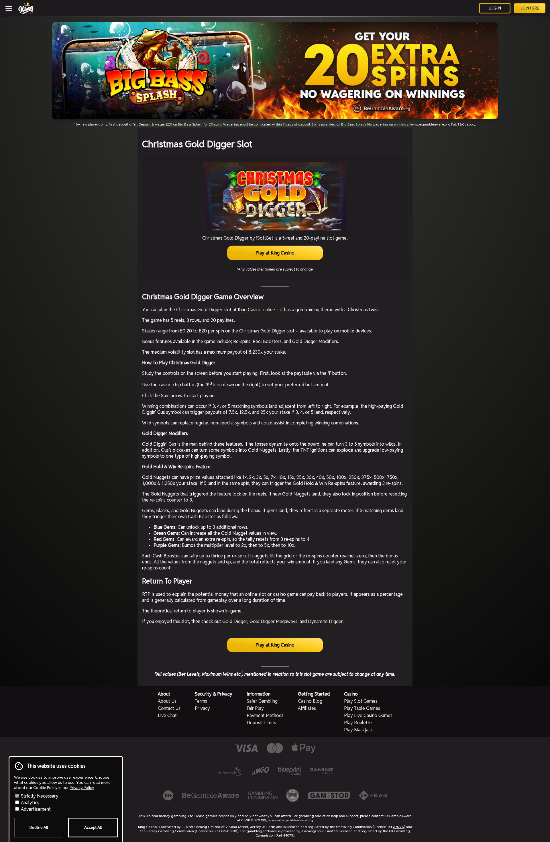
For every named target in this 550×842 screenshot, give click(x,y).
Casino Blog (310, 701)
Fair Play (255, 708)
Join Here (529, 8)
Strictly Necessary (39, 796)
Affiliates (307, 708)
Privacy (202, 708)
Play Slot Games (361, 701)
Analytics (29, 803)
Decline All (39, 827)
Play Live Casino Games (368, 715)
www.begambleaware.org (292, 820)
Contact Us (169, 708)
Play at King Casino (275, 253)
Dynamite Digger (325, 621)
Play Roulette (358, 723)
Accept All (93, 827)
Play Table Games (362, 708)
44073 (288, 835)
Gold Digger (234, 621)
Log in (495, 8)
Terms (201, 701)
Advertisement (35, 809)
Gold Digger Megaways (273, 621)
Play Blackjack (358, 730)
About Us (167, 701)
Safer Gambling (262, 701)
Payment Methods (265, 715)
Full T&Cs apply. (463, 124)
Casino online (261, 310)
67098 (398, 827)
